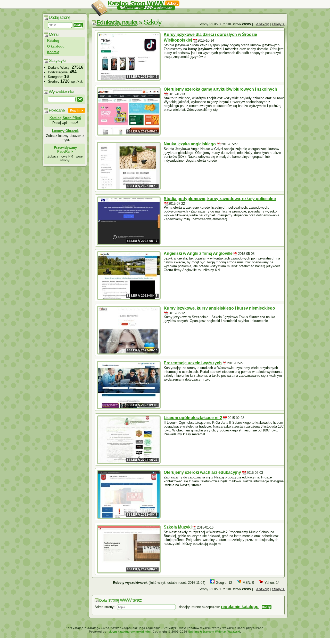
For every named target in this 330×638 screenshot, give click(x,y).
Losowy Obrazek (65, 131)
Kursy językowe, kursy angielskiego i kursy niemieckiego (219, 308)
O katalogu (55, 46)
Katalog (53, 41)
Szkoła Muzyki (178, 527)
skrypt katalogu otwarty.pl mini (130, 631)
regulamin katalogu (240, 606)
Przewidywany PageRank (65, 149)
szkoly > (278, 24)
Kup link (76, 110)
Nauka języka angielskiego (190, 144)
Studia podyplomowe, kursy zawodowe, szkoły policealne (220, 198)
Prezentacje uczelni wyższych (193, 363)
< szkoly (262, 24)
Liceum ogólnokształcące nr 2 (193, 417)
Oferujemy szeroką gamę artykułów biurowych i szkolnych (220, 89)
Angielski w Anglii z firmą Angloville (198, 253)
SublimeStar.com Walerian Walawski (214, 631)
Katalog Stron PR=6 (65, 118)
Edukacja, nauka (116, 22)
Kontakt (53, 52)
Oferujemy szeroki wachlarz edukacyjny (202, 472)
